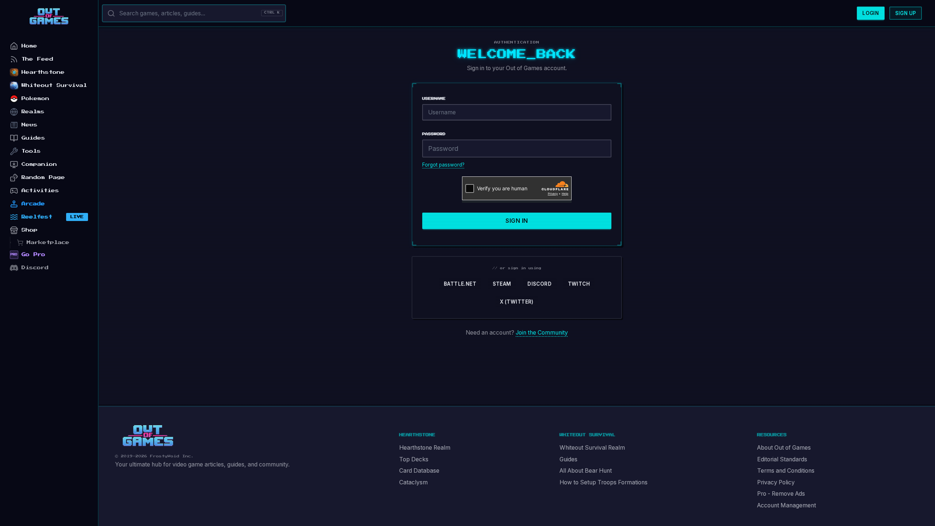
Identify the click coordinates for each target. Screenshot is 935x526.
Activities (40, 190)
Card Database (419, 470)
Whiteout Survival (54, 85)
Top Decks (413, 459)
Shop (30, 230)
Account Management (786, 505)
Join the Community (542, 332)
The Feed (37, 59)
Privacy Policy (776, 482)
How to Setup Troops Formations (604, 482)
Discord (539, 284)
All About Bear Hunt (586, 470)
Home (29, 46)
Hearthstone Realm (424, 447)
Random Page (43, 177)
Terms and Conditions (785, 470)
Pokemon (35, 98)
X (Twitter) (516, 302)
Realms (33, 112)
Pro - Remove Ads (781, 493)
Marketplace (48, 242)
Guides (568, 459)
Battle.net (460, 284)
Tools (31, 151)
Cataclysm (413, 482)
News (30, 125)
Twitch (579, 284)
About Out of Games (784, 447)
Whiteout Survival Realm (592, 447)
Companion (39, 164)
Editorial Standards (782, 459)
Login (870, 13)
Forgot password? (443, 165)
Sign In (516, 220)
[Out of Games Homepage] (148, 436)
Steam (502, 284)
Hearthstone (43, 72)
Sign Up (905, 13)
